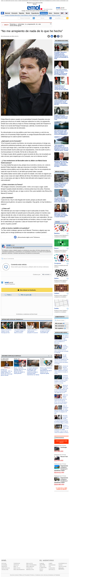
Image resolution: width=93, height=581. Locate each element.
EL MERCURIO (43, 567)
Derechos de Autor (14, 575)
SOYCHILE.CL (52, 569)
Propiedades (35, 0)
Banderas (57, 233)
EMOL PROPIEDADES (31, 564)
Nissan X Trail (64, 456)
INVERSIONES (52, 564)
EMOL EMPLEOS (30, 566)
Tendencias (44, 13)
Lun (67, 0)
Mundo (28, 13)
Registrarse (64, 9)
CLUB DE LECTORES (42, 564)
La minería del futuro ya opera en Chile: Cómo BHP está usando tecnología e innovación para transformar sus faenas (33, 371)
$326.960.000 (59, 484)
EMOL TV (16, 566)
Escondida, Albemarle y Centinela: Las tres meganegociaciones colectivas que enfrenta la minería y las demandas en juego (61, 55)
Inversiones (25, 0)
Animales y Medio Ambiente (39, 15)
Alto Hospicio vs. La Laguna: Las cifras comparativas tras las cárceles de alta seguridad (61, 87)
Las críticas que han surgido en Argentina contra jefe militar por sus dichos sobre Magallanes (61, 199)
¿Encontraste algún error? (28, 237)
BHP (28, 359)
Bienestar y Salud (19, 15)
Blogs (12, 0)
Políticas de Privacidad (24, 575)
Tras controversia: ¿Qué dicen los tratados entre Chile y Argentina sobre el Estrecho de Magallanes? (61, 132)
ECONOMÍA (4, 564)
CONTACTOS (29, 568)
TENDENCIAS (17, 563)
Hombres (49, 15)
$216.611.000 (59, 472)
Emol (2, 0)
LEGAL (41, 570)
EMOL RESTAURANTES (19, 569)
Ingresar (58, 9)
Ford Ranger (63, 447)
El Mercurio (7, 0)
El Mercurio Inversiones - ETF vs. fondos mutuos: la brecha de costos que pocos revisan (6, 372)
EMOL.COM (42, 566)
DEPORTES (4, 566)
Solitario (56, 293)
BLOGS (41, 569)
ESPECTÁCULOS (6, 568)
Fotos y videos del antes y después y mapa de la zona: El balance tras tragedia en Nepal (61, 185)
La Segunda (63, 0)
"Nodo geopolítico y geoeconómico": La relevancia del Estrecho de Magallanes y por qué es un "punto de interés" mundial (61, 148)
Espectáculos (35, 13)
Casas (57, 0)
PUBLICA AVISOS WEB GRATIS (61, 441)
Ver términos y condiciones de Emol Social (26, 314)
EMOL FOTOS (17, 568)
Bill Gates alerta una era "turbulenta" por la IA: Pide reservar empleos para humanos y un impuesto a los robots (61, 164)
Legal (16, 0)
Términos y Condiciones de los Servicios (39, 575)
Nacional (7, 13)
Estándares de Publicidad (54, 575)
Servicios (56, 13)
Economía (14, 13)
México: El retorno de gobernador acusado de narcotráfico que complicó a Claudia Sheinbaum (61, 214)
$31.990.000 (58, 451)
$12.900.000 (58, 460)
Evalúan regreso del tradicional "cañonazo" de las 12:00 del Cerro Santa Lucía (61, 117)
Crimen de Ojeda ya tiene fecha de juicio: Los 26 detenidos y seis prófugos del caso (61, 102)
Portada (7, 15)
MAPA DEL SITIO (30, 569)
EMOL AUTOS (29, 563)
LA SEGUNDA (52, 568)
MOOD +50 (17, 359)
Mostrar (35, 4)
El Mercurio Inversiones (5, 359)
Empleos (41, 0)
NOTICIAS (4, 563)
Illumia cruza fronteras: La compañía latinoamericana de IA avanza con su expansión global (46, 370)
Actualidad (12, 15)
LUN (50, 566)
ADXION (60, 564)
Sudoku (56, 308)
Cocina (58, 15)
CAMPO (50, 563)
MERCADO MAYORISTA (61, 568)
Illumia (42, 359)
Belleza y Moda (28, 15)
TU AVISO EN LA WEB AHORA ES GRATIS (61, 488)
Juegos (57, 222)
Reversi (56, 248)
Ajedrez (56, 278)
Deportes (21, 13)
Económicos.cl (48, 0)
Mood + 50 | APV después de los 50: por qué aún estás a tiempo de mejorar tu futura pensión (20, 370)
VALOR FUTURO (62, 566)
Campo (20, 0)
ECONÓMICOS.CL (63, 563)
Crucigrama (57, 263)
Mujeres (54, 15)
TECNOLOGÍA (5, 569)
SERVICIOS (16, 564)
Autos (30, 0)
